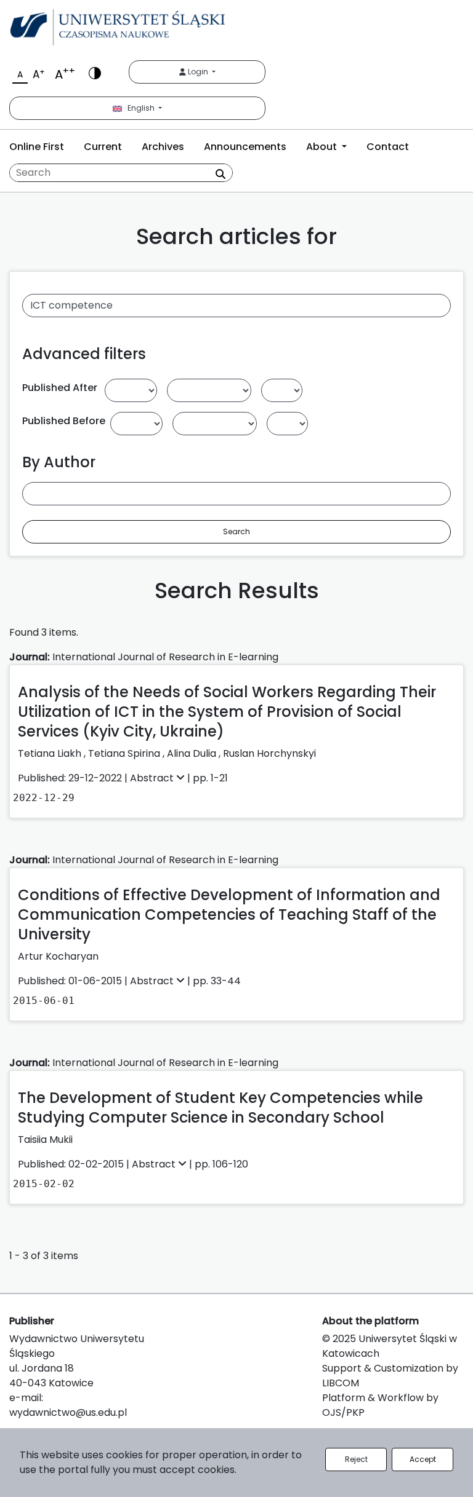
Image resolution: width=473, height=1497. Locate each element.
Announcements (245, 147)
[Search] (220, 174)
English (139, 108)
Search (236, 531)
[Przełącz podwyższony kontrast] (95, 72)
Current (103, 147)
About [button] (322, 147)
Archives (163, 147)
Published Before (63, 421)
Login (198, 71)
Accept (423, 1459)
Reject (356, 1459)
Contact (387, 147)
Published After (59, 388)
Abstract (153, 778)
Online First (36, 147)
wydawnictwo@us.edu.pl (68, 1412)
